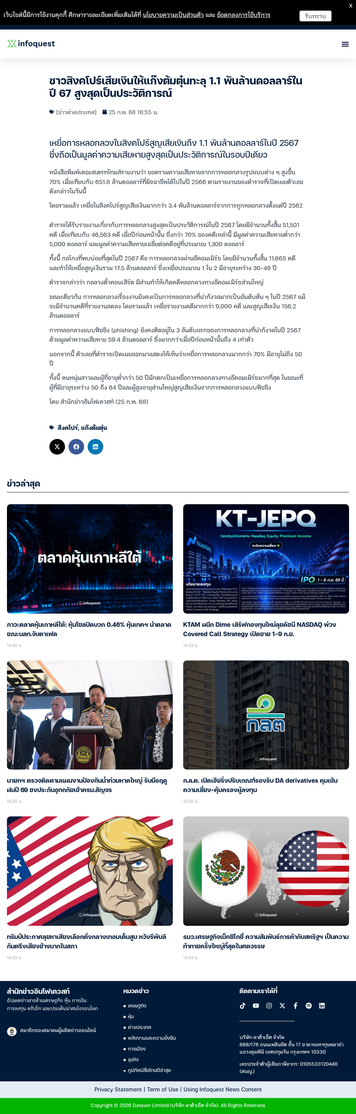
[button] (57, 447)
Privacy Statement (118, 1089)
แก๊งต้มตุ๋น (94, 427)
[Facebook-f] (295, 1006)
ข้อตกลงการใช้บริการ (243, 14)
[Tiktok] (243, 1006)
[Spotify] (309, 1006)
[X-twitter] (282, 1006)
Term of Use (162, 1089)
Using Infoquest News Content (223, 1089)
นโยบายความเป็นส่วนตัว (173, 14)
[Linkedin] (322, 1006)
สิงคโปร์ (68, 427)
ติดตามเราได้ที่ (258, 991)
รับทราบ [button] (315, 16)
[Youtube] (256, 1006)
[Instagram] (269, 1006)
